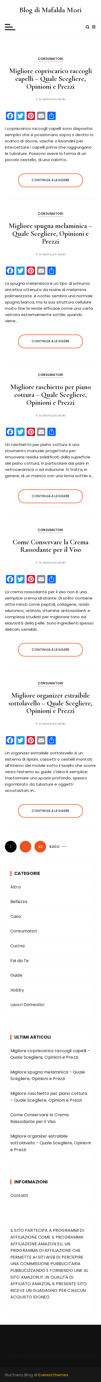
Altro (15, 887)
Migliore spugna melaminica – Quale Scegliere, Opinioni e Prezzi (50, 233)
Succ (54, 846)
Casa (15, 916)
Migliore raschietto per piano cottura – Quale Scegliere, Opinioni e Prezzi (50, 395)
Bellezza (18, 902)
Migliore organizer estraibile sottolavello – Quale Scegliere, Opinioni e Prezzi (50, 703)
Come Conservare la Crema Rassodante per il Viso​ (51, 546)
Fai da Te (19, 961)
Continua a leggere (51, 180)
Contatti (19, 1195)
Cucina (17, 946)
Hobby (17, 990)
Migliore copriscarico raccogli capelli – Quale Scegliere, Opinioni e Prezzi (50, 79)
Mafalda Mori (54, 99)
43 (40, 846)
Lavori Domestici (27, 1005)
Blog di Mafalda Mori (50, 9)
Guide (16, 975)
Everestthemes (53, 1375)
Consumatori (50, 58)
